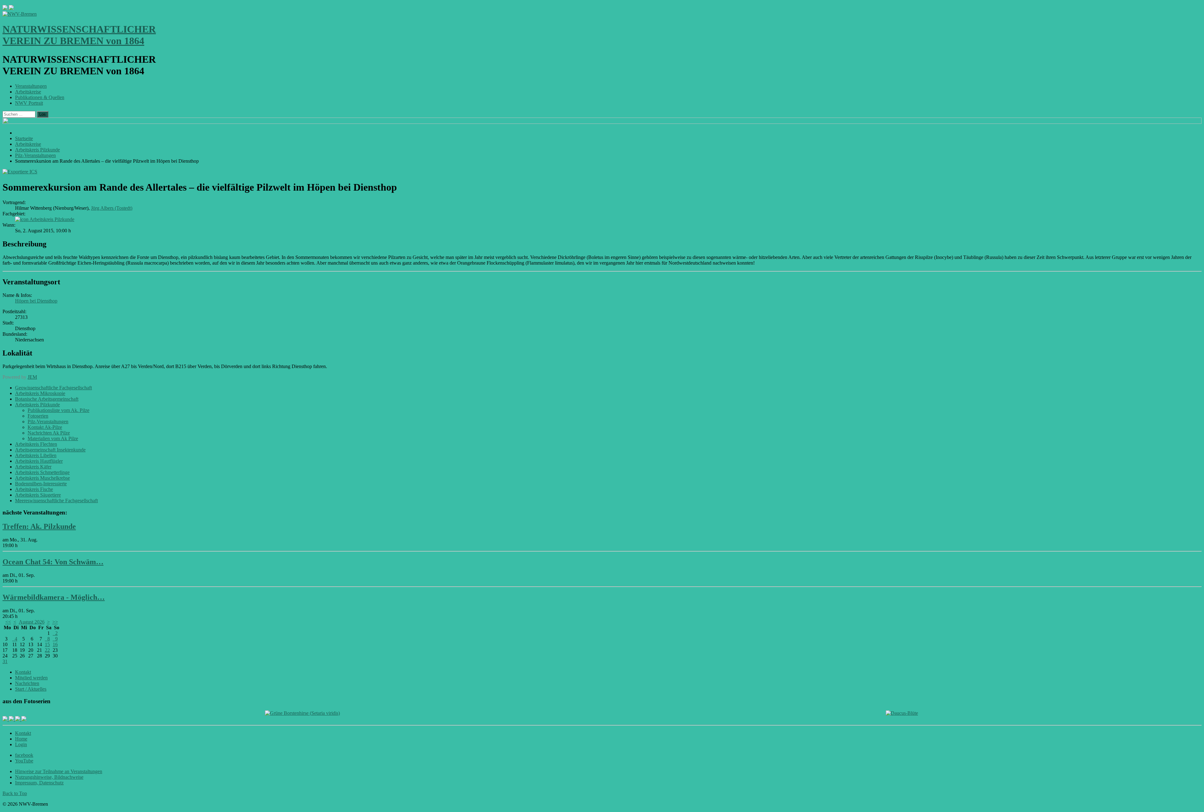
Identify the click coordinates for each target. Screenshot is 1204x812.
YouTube (24, 760)
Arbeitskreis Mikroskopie (40, 393)
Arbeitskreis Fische (34, 489)
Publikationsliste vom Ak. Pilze (58, 410)
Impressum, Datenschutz (39, 782)
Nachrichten (27, 683)
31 (5, 661)
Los (42, 114)
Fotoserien (38, 416)
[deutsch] (11, 8)
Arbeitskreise (28, 91)
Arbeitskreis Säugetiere (38, 495)
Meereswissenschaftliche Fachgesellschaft (56, 500)
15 (47, 644)
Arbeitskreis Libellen (35, 455)
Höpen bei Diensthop (36, 300)
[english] (5, 8)
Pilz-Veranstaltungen (48, 421)
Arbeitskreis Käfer (33, 466)
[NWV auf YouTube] (23, 719)
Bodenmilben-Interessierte (41, 483)
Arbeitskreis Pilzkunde (51, 219)
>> (55, 622)
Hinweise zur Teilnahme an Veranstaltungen (58, 771)
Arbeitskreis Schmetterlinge (42, 472)
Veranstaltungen (31, 86)
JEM (32, 377)
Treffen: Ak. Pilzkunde (39, 526)
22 (47, 650)
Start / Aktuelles (30, 689)
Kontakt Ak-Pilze (45, 427)
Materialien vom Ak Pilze (53, 438)
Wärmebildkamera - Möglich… (54, 597)
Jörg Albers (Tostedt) (111, 208)
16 (55, 644)
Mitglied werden (31, 677)
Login (21, 744)
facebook (24, 755)
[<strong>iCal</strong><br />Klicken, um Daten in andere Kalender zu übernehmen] (20, 171)
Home (21, 738)
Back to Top (15, 793)
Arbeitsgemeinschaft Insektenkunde (50, 449)
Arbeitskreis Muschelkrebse (42, 478)
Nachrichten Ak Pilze (49, 432)
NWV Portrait (29, 103)
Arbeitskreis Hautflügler (39, 461)
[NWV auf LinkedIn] (18, 719)
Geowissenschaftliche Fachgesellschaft (53, 387)
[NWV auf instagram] (12, 719)
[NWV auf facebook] (6, 719)
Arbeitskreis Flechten (36, 444)
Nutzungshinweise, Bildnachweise (49, 777)
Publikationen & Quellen (39, 97)
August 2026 (32, 622)
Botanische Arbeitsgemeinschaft (46, 399)
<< (8, 622)
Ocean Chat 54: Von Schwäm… (53, 562)
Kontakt (23, 672)
